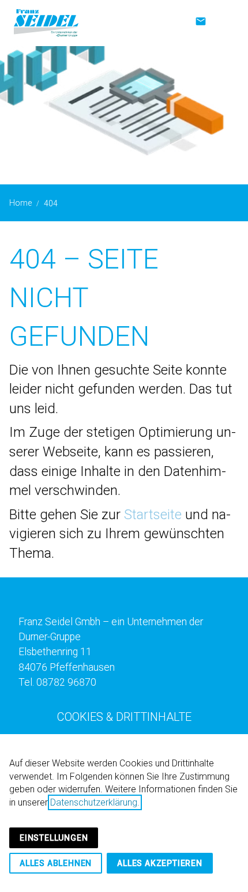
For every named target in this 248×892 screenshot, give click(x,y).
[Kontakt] (200, 22)
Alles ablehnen (56, 863)
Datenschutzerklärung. (95, 802)
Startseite (153, 515)
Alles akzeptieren (159, 863)
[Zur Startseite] (46, 23)
